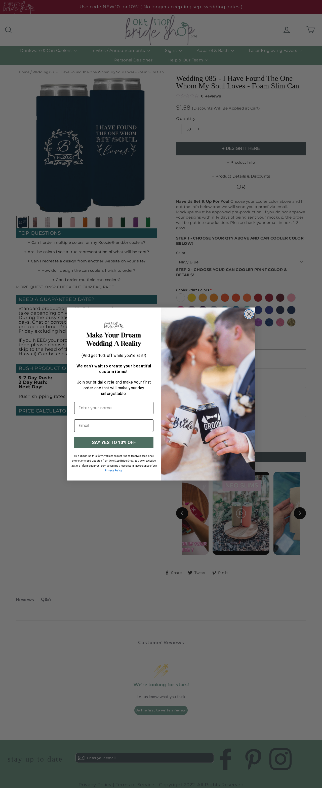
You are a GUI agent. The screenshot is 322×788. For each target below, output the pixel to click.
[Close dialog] (249, 314)
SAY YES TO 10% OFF (114, 442)
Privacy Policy (113, 470)
